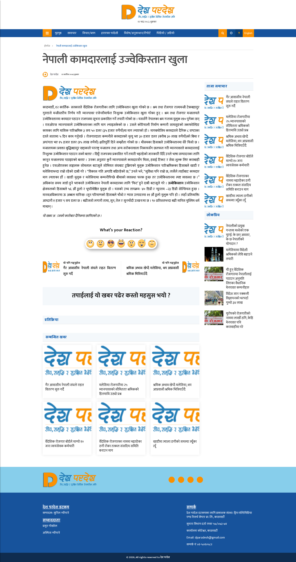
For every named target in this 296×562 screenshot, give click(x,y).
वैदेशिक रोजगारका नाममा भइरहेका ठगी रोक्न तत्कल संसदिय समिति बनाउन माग (120, 446)
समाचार (71, 33)
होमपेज (47, 46)
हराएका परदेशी (109, 33)
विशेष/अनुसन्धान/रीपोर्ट (137, 33)
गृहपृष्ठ (58, 33)
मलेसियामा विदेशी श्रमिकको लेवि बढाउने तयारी (239, 254)
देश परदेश (54, 74)
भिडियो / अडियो (165, 33)
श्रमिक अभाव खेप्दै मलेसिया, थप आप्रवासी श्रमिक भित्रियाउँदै (172, 387)
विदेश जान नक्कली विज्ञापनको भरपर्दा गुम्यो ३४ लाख (237, 298)
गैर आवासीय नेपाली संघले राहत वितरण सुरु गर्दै (64, 387)
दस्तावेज (82, 41)
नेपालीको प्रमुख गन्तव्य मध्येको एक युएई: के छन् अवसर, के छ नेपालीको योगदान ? (238, 235)
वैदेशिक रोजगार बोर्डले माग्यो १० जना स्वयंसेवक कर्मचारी (64, 444)
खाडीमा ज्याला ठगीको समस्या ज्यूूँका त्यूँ (175, 444)
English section (62, 41)
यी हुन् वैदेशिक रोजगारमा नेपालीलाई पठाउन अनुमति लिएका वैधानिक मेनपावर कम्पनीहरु (238, 279)
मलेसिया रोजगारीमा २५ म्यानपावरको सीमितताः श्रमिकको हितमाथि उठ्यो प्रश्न (119, 389)
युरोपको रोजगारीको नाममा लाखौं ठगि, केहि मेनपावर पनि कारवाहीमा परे (239, 320)
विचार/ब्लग (88, 33)
